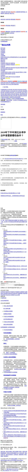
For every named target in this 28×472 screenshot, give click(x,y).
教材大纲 (24, 81)
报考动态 (3, 61)
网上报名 (3, 78)
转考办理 (7, 82)
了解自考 (3, 11)
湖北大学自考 (13, 95)
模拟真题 (13, 19)
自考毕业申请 (13, 155)
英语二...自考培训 (10, 352)
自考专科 (12, 33)
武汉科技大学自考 (22, 95)
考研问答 (22, 67)
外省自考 (17, 76)
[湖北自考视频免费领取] (17, 98)
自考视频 (3, 55)
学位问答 (17, 67)
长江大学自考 (18, 91)
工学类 (24, 72)
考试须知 (8, 25)
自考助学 (12, 295)
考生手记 (3, 76)
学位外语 (7, 295)
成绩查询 (3, 31)
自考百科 (3, 67)
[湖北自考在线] (5, 97)
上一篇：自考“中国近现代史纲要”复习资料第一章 (13, 220)
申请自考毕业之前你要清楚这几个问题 (10, 193)
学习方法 (12, 76)
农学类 (2, 73)
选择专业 (7, 13)
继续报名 (8, 31)
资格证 (2, 54)
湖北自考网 (9, 100)
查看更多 (5, 438)
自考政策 (3, 63)
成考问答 (7, 67)
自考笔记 (3, 75)
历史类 (17, 72)
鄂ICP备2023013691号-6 (13, 469)
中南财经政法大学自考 (6, 89)
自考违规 (5, 293)
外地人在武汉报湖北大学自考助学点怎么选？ (14, 436)
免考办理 (3, 82)
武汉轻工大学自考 (10, 91)
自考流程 (3, 291)
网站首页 (3, 60)
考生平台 (12, 13)
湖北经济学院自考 (5, 95)
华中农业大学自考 (17, 89)
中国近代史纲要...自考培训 (14, 405)
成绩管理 (18, 31)
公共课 (2, 72)
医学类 (13, 73)
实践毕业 (12, 63)
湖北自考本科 (9, 454)
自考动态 (16, 454)
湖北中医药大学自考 (10, 94)
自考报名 (3, 51)
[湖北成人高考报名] (6, 98)
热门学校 (5, 87)
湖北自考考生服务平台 (13, 453)
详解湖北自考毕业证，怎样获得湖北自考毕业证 (13, 195)
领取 (15, 141)
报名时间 (13, 11)
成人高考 (11, 84)
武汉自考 (21, 453)
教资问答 (5, 69)
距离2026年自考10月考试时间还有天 (10, 57)
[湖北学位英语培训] (14, 97)
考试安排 (3, 19)
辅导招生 (23, 11)
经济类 (6, 72)
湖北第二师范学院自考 (21, 94)
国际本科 (16, 84)
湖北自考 (3, 451)
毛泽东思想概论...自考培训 (13, 339)
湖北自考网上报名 (17, 451)
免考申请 (8, 19)
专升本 (7, 84)
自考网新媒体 (4, 41)
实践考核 (12, 82)
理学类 (21, 72)
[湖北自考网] (5, 45)
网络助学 (18, 19)
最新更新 (21, 454)
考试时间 (10, 81)
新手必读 (8, 11)
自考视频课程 (4, 327)
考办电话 (3, 49)
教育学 (9, 73)
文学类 (13, 72)
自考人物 (7, 76)
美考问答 (10, 69)
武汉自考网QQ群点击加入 (16, 460)
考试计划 (7, 63)
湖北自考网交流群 (5, 460)
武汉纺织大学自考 (9, 92)
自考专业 (3, 64)
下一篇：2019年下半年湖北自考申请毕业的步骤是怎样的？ (14, 222)
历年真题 (3, 70)
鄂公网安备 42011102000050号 (10, 470)
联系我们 (6, 456)
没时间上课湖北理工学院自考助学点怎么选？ (14, 435)
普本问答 (12, 67)
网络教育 (7, 33)
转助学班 (23, 31)
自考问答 (3, 66)
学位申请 (3, 84)
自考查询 (3, 52)
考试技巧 (13, 25)
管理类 (6, 73)
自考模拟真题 (11, 327)
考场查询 (3, 25)
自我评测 (18, 11)
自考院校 (7, 64)
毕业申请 (13, 31)
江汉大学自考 (17, 92)
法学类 (9, 72)
